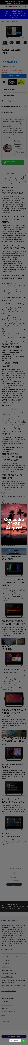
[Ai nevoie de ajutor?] (24, 1041)
